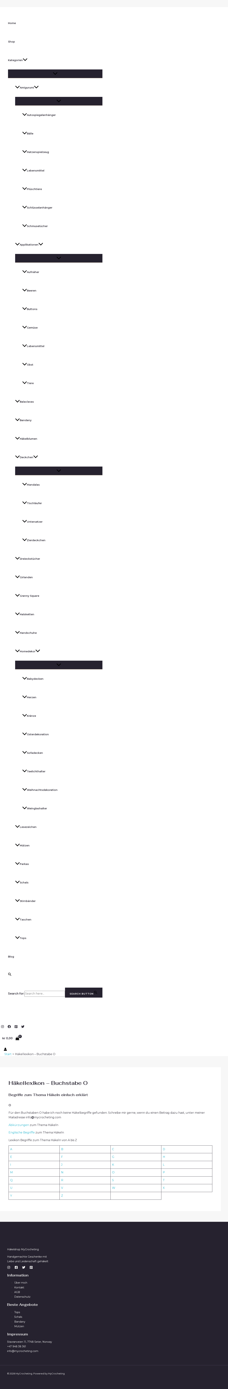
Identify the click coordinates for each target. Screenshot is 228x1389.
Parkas (24, 864)
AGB (17, 1292)
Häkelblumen (28, 438)
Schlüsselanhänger (39, 207)
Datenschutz (22, 1296)
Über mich (20, 1282)
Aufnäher (33, 272)
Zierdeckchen (36, 540)
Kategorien (15, 60)
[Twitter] (22, 1027)
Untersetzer (35, 521)
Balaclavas (27, 401)
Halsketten (27, 614)
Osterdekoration (38, 734)
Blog (11, 956)
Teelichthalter (36, 771)
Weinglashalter (37, 808)
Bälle (30, 133)
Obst (30, 364)
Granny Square (29, 595)
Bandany (26, 420)
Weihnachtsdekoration (42, 790)
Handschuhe (28, 632)
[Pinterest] (16, 1027)
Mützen (25, 845)
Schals (24, 882)
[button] (25, 60)
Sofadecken (35, 753)
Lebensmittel (35, 170)
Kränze (31, 715)
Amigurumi (27, 87)
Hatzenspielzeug (38, 152)
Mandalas (33, 484)
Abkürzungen (19, 1125)
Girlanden (26, 577)
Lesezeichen (28, 827)
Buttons (32, 309)
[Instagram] (2, 1027)
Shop (11, 41)
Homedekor (27, 651)
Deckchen (26, 457)
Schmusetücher (37, 226)
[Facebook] (9, 1027)
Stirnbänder (28, 901)
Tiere (30, 383)
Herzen (31, 697)
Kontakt (19, 1287)
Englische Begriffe (22, 1132)
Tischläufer (34, 503)
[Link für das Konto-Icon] (5, 1050)
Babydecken (35, 678)
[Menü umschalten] (55, 73)
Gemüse (32, 327)
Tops (23, 938)
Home (12, 23)
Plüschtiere (34, 189)
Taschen (25, 919)
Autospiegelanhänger (41, 115)
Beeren (31, 290)
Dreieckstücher (30, 558)
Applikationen (29, 244)
